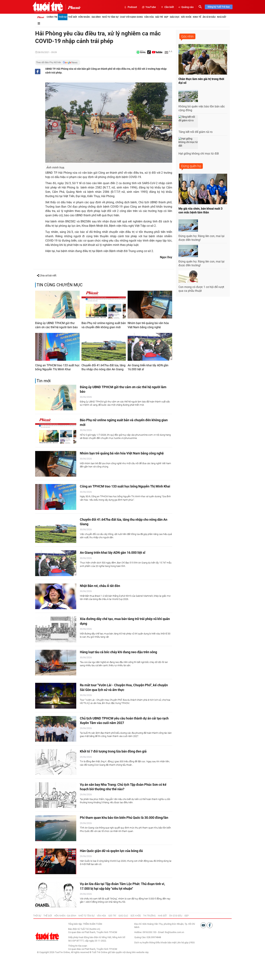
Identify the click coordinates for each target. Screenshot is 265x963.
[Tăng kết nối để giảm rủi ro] (188, 121)
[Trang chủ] (40, 17)
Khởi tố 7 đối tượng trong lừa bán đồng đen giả (113, 751)
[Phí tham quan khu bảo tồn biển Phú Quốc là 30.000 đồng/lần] (55, 828)
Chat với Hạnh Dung (131, 17)
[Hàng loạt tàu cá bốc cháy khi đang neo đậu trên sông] (55, 663)
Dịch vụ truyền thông (144, 942)
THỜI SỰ (37, 915)
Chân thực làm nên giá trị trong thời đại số (201, 80)
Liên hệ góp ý (183, 942)
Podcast (132, 7)
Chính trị (52, 17)
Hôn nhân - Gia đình (89, 17)
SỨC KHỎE (136, 915)
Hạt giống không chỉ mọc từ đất (198, 153)
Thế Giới (72, 17)
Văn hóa (149, 17)
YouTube (150, 7)
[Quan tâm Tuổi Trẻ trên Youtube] (203, 925)
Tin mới (44, 380)
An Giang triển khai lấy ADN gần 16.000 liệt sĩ (148, 367)
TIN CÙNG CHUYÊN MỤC (60, 285)
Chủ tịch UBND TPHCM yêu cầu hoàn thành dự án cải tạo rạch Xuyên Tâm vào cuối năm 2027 (124, 720)
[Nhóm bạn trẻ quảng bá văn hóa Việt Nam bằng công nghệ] (150, 304)
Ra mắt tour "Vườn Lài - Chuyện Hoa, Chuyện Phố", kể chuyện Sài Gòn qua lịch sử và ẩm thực (124, 687)
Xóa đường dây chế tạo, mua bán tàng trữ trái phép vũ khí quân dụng (125, 621)
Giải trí (159, 17)
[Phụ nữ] (73, 7)
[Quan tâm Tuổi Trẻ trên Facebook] (210, 925)
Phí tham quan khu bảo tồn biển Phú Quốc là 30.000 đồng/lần (124, 817)
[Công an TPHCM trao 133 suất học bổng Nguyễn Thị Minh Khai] (57, 347)
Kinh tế (197, 17)
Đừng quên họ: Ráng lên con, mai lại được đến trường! (201, 238)
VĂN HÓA (101, 915)
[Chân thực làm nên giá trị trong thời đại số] (202, 59)
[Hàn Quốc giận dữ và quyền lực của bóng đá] (55, 861)
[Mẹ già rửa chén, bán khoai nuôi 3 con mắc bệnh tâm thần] (202, 189)
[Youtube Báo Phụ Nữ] (157, 52)
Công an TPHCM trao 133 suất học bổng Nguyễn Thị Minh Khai (57, 367)
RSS (192, 942)
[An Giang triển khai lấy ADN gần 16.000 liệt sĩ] (150, 347)
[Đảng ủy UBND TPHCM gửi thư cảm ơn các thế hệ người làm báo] (57, 304)
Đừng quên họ (191, 166)
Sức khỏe (186, 17)
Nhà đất (221, 17)
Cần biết (169, 7)
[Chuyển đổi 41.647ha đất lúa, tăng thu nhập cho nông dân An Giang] (103, 347)
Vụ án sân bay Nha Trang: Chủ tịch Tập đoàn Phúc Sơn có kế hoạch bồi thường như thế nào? (123, 787)
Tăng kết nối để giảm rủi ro (195, 132)
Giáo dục (175, 17)
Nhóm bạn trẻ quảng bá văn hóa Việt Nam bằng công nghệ (148, 325)
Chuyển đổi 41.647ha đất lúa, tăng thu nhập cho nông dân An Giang (103, 367)
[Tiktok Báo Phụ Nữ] (149, 52)
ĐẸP (187, 915)
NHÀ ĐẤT (162, 915)
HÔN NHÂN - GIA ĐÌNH (65, 915)
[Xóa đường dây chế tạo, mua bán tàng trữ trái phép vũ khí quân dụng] (55, 629)
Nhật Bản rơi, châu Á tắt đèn (100, 586)
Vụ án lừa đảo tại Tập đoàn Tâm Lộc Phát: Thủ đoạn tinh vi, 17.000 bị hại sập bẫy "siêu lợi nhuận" (122, 886)
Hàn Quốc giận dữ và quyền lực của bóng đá (111, 851)
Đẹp (166, 17)
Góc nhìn (187, 36)
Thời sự (63, 17)
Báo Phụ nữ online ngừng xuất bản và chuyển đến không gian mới (103, 325)
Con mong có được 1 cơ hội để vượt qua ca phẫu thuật (201, 288)
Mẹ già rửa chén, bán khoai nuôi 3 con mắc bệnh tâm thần (200, 210)
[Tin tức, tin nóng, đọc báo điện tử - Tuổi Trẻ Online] (47, 6)
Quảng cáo (187, 7)
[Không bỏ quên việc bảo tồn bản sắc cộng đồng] (188, 96)
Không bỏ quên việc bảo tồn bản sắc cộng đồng (201, 108)
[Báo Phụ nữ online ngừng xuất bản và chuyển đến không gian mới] (103, 304)
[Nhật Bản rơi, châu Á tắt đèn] (55, 596)
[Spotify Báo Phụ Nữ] (141, 52)
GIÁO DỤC (123, 915)
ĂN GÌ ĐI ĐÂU (175, 915)
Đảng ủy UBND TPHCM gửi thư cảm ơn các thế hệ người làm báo (56, 325)
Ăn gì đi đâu (209, 17)
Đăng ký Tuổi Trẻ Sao (219, 6)
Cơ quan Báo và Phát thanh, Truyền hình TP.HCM (92, 949)
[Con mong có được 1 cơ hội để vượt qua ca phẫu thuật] (188, 276)
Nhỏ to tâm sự (110, 17)
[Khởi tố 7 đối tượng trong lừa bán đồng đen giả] (55, 762)
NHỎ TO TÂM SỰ (86, 915)
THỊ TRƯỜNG (149, 915)
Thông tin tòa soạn (77, 945)
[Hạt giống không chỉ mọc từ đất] (188, 143)
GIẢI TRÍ (112, 915)
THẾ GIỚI (47, 915)
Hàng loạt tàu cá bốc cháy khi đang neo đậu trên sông (118, 652)
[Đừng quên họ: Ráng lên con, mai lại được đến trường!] (188, 225)
